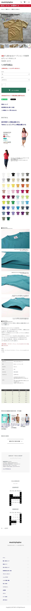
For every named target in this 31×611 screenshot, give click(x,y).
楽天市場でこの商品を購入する (10, 122)
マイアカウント (5, 586)
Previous (1, 28)
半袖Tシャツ (8, 9)
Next (29, 28)
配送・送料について (6, 560)
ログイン (4, 593)
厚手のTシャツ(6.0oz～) (15, 9)
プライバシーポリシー (6, 573)
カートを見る (5, 596)
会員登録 (4, 590)
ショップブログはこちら (7, 468)
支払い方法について (6, 567)
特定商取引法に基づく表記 (7, 107)
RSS (3, 583)
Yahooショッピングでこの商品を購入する (13, 124)
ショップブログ (5, 577)
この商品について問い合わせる (9, 110)
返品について (4, 104)
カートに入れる (15, 90)
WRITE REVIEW (14, 441)
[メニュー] (29, 2)
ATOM (6, 583)
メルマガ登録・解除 (6, 580)
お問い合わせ (5, 599)
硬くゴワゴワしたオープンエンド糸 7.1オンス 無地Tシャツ (15, 425)
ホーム (2, 9)
